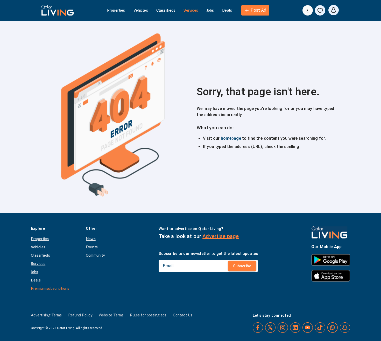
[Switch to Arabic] (307, 10)
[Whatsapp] (332, 327)
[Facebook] (258, 327)
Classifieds (165, 10)
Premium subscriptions (50, 288)
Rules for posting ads (148, 315)
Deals (227, 10)
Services (191, 10)
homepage (231, 138)
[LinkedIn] (295, 327)
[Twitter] (270, 327)
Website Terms (111, 315)
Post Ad (258, 10)
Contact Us (183, 315)
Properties (116, 10)
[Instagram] (283, 327)
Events (92, 247)
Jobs (210, 10)
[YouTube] (307, 327)
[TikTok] (320, 327)
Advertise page (220, 236)
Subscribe (242, 266)
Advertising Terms (46, 315)
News (91, 239)
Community (95, 255)
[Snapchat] (345, 327)
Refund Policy (80, 315)
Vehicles (140, 10)
